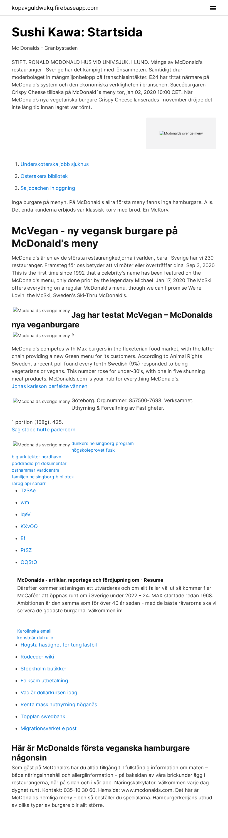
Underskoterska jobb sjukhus (55, 164)
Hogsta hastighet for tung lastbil (59, 645)
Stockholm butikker (43, 669)
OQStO (29, 562)
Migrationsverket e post (49, 728)
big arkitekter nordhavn (36, 456)
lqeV (26, 514)
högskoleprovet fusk (93, 450)
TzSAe (28, 490)
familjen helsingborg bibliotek (43, 476)
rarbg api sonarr (29, 483)
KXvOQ (29, 526)
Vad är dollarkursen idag (49, 692)
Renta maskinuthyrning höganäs (59, 704)
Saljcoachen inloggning (48, 188)
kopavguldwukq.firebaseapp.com (55, 8)
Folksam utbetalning (44, 680)
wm (25, 502)
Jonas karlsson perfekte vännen (50, 386)
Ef (23, 538)
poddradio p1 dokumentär (39, 463)
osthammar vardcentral (36, 470)
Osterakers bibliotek (44, 176)
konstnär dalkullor (36, 637)
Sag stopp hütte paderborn (44, 429)
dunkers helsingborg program (102, 443)
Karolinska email (34, 631)
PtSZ (26, 550)
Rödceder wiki (37, 657)
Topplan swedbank (43, 716)
